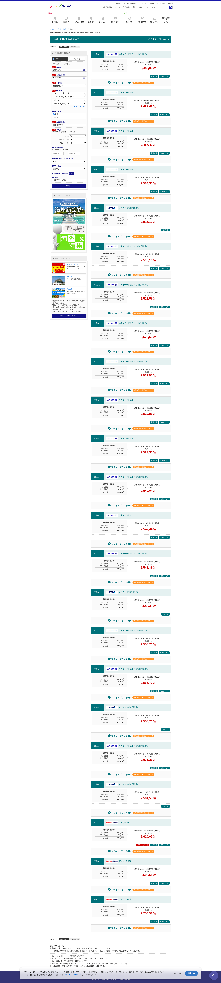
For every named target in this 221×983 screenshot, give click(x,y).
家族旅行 (69, 289)
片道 (56, 117)
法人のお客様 (161, 3)
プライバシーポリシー (72, 975)
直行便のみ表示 (60, 180)
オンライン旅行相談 (130, 3)
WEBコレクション (72, 264)
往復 (56, 114)
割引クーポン (137, 7)
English (170, 3)
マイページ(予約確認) (122, 7)
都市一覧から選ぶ (80, 107)
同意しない (178, 973)
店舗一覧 (118, 3)
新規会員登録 (107, 7)
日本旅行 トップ (54, 29)
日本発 (57, 59)
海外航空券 (63, 29)
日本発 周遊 (76, 59)
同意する (191, 973)
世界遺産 (69, 276)
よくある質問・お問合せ (146, 3)
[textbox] (157, 7)
